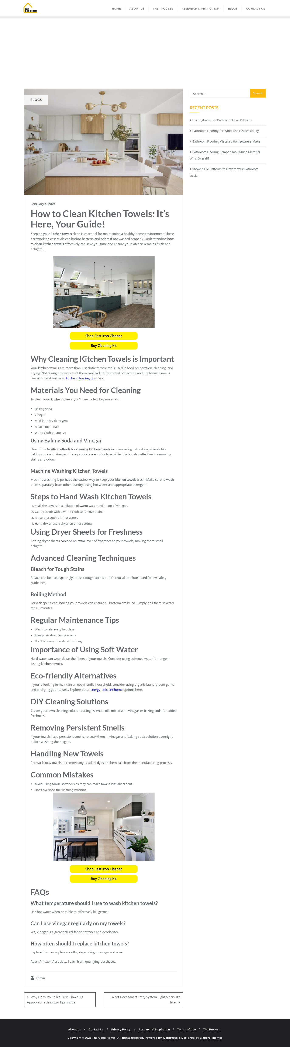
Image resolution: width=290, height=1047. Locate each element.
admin (40, 978)
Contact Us (96, 1029)
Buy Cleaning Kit (104, 345)
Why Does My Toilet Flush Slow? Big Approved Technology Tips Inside (55, 999)
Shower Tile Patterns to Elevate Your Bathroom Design (224, 172)
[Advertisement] (145, 50)
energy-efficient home (106, 689)
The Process (211, 1029)
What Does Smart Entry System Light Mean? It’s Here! (145, 999)
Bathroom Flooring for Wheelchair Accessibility (225, 131)
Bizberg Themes (211, 1037)
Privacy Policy (121, 1029)
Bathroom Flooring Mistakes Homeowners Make (226, 141)
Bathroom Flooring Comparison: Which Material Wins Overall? (225, 155)
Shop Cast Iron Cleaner (103, 335)
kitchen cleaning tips (81, 378)
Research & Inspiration (154, 1029)
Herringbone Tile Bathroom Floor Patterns (222, 120)
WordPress (170, 1037)
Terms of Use (186, 1029)
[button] (104, 336)
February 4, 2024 (43, 204)
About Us (74, 1029)
